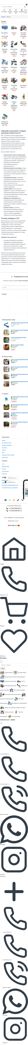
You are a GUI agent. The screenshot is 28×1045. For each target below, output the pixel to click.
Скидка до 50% (15, 12)
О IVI (3, 464)
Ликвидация (22, 11)
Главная (3, 16)
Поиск (25, 6)
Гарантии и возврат (7, 445)
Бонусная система (6, 442)
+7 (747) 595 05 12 (15, 508)
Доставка (4, 447)
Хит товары (4, 11)
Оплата (4, 450)
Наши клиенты (5, 466)
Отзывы (4, 469)
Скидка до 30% (10, 12)
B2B (3, 452)
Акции (3, 440)
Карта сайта (5, 457)
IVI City (10, 517)
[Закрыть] (1, 661)
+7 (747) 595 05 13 (15, 511)
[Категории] (7, 595)
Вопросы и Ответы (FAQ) (8, 455)
